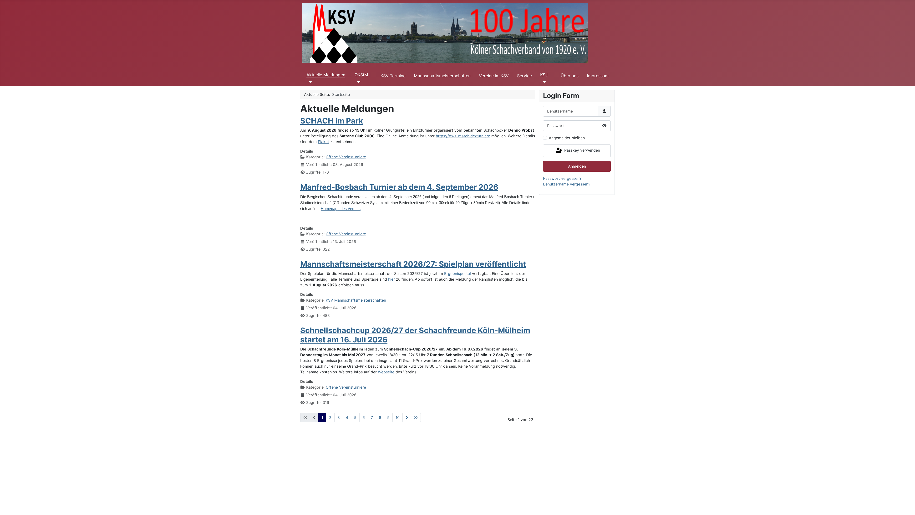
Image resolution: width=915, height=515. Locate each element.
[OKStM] (358, 82)
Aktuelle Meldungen (325, 74)
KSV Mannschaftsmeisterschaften (356, 300)
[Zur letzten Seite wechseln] (416, 417)
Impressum (598, 75)
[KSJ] (543, 82)
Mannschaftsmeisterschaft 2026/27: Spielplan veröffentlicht (413, 264)
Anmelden (577, 166)
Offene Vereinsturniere (346, 156)
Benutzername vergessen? (566, 184)
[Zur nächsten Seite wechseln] (406, 417)
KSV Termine (393, 75)
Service (524, 75)
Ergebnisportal (457, 273)
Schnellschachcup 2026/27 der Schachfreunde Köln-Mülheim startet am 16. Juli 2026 (415, 335)
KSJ (544, 74)
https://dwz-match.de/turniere (463, 136)
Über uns (570, 75)
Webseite (386, 372)
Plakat (323, 141)
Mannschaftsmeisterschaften (442, 75)
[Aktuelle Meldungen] (309, 82)
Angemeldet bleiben (567, 137)
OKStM (361, 74)
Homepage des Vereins (341, 209)
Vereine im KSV (494, 75)
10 (398, 417)
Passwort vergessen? (562, 178)
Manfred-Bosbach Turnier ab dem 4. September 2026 (399, 187)
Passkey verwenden (581, 150)
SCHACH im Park (331, 120)
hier (391, 279)
